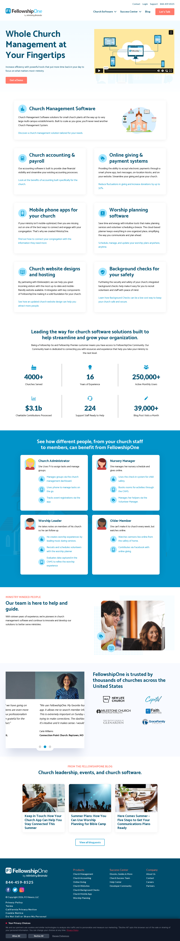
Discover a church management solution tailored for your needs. (50, 133)
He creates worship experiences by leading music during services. (64, 539)
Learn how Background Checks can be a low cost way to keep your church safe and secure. (129, 300)
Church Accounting (82, 878)
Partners (150, 885)
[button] (40, 747)
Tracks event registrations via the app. (63, 500)
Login (145, 4)
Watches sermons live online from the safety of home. (135, 539)
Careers (150, 882)
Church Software (103, 11)
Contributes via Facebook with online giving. (133, 549)
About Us (150, 874)
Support (154, 4)
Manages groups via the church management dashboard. (62, 479)
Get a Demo (16, 80)
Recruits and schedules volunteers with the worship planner (64, 549)
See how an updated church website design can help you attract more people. (47, 304)
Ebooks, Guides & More (121, 874)
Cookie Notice (14, 913)
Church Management (83, 874)
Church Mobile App (82, 893)
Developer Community (120, 885)
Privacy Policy (14, 902)
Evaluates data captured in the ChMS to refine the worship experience (62, 562)
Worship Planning (81, 898)
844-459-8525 (167, 4)
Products (78, 869)
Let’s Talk (164, 11)
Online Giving (79, 882)
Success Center (129, 11)
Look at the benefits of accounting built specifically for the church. (47, 182)
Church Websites (81, 885)
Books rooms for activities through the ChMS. (136, 489)
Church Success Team (120, 878)
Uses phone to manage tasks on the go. (63, 489)
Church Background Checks (86, 890)
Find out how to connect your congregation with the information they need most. (44, 241)
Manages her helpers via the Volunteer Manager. (132, 500)
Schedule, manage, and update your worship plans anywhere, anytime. (129, 245)
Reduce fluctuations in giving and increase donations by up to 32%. (129, 186)
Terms (9, 906)
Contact (136, 4)
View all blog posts (90, 842)
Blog (147, 11)
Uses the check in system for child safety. (136, 479)
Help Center (116, 882)
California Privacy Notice (21, 909)
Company (152, 869)
